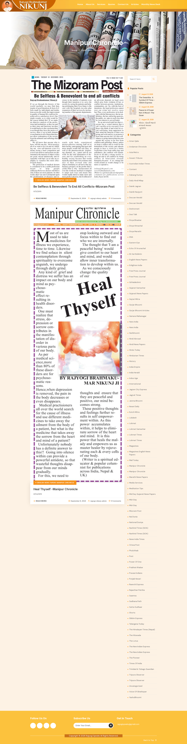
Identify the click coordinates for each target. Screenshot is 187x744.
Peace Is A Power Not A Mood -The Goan (146, 113)
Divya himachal (136, 226)
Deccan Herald (135, 197)
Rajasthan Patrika (137, 590)
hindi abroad (135, 339)
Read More (41, 198)
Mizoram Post (135, 511)
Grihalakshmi (135, 282)
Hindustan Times (136, 355)
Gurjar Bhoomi (135, 305)
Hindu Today (134, 350)
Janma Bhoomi (135, 401)
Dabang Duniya (135, 175)
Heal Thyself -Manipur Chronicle (55, 489)
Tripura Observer (136, 675)
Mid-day (133, 500)
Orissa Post (134, 545)
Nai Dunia (133, 517)
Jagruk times (135, 395)
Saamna (132, 595)
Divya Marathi (135, 231)
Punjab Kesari (135, 579)
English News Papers (90, 50)
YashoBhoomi (135, 697)
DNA (131, 237)
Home (80, 4)
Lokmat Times (135, 435)
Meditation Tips (136, 488)
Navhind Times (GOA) (138, 528)
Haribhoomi (134, 333)
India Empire (134, 367)
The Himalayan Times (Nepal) (142, 629)
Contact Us (123, 4)
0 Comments (116, 198)
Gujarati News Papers (138, 293)
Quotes (111, 4)
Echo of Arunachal (137, 248)
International (135, 384)
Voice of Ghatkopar (138, 691)
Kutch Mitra (134, 412)
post (131, 556)
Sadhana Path (135, 601)
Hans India (133, 322)
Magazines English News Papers (139, 453)
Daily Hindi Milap (136, 180)
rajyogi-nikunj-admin (98, 198)
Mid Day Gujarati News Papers (142, 494)
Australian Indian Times (139, 163)
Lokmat (132, 423)
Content (133, 169)
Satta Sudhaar (135, 607)
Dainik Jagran (135, 186)
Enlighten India (135, 265)
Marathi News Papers (138, 477)
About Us (90, 4)
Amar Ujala (134, 141)
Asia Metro (134, 152)
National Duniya (136, 522)
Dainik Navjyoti (135, 192)
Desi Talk (133, 214)
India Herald (134, 372)
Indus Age (133, 378)
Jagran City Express (138, 389)
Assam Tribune (135, 158)
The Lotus (133, 641)
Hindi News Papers (137, 344)
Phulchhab (133, 550)
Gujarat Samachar (137, 288)
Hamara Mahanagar (137, 316)
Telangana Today (136, 624)
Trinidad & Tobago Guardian (141, 669)
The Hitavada (135, 635)
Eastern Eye (134, 242)
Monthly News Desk (150, 4)
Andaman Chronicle (138, 147)
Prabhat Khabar (136, 567)
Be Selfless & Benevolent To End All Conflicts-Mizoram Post (73, 186)
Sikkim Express (135, 618)
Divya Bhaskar (135, 220)
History (132, 361)
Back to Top (148, 740)
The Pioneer (134, 658)
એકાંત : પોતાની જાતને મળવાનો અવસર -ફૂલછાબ (147, 125)
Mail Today (134, 460)
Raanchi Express (136, 584)
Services (101, 4)
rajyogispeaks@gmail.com (128, 724)
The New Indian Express (139, 646)
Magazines (134, 446)
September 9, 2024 (78, 198)
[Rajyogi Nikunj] (28, 6)
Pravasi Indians (135, 573)
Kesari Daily (134, 406)
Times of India (135, 663)
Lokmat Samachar (137, 429)
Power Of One (135, 562)
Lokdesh (133, 418)
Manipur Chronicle (107, 50)
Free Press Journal (137, 271)
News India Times (136, 539)
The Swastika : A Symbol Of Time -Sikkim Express (147, 100)
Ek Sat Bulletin (135, 254)
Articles (135, 4)
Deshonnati (134, 209)
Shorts (132, 612)
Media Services (136, 483)
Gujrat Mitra (134, 299)
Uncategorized (135, 686)
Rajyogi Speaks (93, 735)
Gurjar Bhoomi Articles (139, 310)
